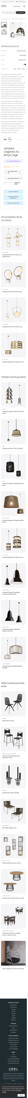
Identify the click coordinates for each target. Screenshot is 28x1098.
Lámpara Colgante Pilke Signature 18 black (13, 484)
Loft (25, 60)
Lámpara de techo (21, 51)
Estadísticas (13, 1030)
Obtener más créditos (17, 183)
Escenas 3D (13, 1007)
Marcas (13, 1011)
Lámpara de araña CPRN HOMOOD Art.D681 (12, 667)
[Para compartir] (21, 139)
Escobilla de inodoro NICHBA (10, 793)
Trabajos (13, 1018)
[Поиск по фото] (14, 12)
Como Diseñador (13, 1049)
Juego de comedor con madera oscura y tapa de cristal (11, 934)
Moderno (21, 60)
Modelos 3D (13, 1005)
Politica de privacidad (13, 1059)
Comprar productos (13, 1042)
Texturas (13, 1009)
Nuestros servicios (13, 1038)
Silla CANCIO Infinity (8, 721)
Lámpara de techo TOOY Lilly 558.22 (12, 448)
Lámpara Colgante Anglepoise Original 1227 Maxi (11, 630)
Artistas (13, 1013)
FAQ (13, 1054)
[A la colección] (18, 139)
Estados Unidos (21, 1)
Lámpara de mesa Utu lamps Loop (12, 291)
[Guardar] (14, 139)
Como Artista (13, 1047)
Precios (13, 1020)
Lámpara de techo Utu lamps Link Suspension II (12, 255)
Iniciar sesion (16, 6)
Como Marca (13, 1044)
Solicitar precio (13, 191)
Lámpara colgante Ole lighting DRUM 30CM (13, 521)
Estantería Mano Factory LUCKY (11, 863)
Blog (13, 1028)
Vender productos (13, 1040)
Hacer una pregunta (13, 203)
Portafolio (13, 1032)
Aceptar (21, 1095)
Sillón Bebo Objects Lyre (9, 828)
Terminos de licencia (13, 1063)
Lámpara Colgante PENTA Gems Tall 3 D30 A (13, 412)
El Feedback (13, 1057)
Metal (24, 55)
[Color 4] (25, 64)
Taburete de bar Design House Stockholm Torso (11, 756)
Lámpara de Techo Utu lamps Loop (12, 327)
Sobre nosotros (13, 1026)
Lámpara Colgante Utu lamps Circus (12, 557)
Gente (13, 1016)
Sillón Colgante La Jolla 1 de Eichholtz (13, 969)
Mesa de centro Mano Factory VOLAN (13, 898)
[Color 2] (23, 64)
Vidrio (21, 55)
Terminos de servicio (13, 1061)
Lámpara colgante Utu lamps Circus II (13, 362)
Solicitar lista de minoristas (13, 197)
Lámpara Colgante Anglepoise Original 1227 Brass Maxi (11, 593)
